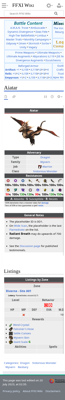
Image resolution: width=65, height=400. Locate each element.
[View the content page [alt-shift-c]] (6, 97)
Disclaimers (53, 391)
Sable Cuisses (22, 333)
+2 (39, 69)
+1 (18, 69)
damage (45, 203)
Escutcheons (53, 60)
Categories (11, 363)
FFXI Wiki (23, 5)
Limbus (41, 35)
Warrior (47, 166)
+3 (43, 69)
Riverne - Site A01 (18, 291)
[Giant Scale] (11, 342)
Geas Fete (41, 31)
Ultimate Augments (18, 56)
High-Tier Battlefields (22, 35)
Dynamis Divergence (20, 31)
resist (40, 205)
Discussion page (30, 246)
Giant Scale (21, 342)
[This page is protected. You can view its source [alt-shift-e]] (46, 97)
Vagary (33, 47)
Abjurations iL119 (43, 56)
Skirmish (34, 43)
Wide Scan (20, 225)
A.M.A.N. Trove (19, 27)
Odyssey (11, 43)
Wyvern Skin (21, 337)
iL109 (25, 69)
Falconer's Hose (24, 329)
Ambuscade (38, 27)
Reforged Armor (28, 66)
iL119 (34, 69)
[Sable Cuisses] (11, 333)
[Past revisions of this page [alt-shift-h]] (52, 97)
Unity (23, 47)
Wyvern (45, 162)
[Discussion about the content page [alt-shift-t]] (14, 97)
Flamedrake (17, 229)
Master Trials (14, 39)
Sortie (45, 43)
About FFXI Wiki (33, 391)
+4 (47, 69)
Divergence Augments (29, 60)
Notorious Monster (45, 171)
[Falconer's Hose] (11, 329)
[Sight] (50, 305)
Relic (8, 73)
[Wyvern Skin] (11, 337)
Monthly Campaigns (36, 39)
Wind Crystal (21, 325)
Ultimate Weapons (48, 52)
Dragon (45, 157)
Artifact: (10, 69)
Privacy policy (11, 391)
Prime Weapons (25, 52)
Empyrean (11, 77)
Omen (22, 43)
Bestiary (23, 367)
